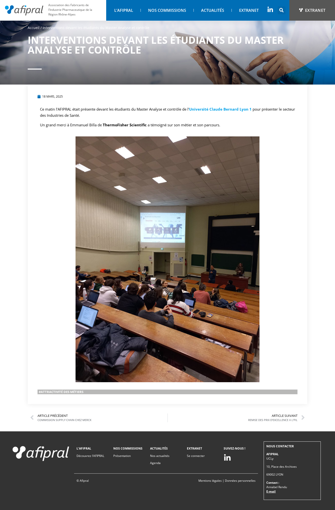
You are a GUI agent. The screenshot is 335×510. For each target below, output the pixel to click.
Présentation (122, 456)
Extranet (249, 10)
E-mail (271, 491)
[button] (281, 10)
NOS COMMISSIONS (167, 10)
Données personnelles (240, 481)
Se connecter (196, 456)
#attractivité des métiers (61, 392)
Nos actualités (159, 456)
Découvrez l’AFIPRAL (90, 456)
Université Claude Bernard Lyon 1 (220, 109)
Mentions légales (210, 481)
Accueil (33, 27)
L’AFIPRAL (123, 10)
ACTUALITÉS (212, 10)
